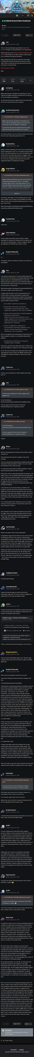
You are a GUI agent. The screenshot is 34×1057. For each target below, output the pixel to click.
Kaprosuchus (23, 897)
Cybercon (22, 389)
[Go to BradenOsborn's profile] (3, 811)
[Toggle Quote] (3, 116)
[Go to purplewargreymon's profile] (3, 111)
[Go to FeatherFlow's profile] (3, 145)
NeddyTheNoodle (24, 780)
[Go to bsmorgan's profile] (3, 774)
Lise (20, 421)
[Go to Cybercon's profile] (3, 368)
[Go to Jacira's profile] (3, 605)
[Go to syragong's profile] (3, 89)
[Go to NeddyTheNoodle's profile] (3, 253)
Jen (5, 25)
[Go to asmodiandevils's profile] (3, 588)
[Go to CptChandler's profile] (3, 528)
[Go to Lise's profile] (3, 271)
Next (27, 35)
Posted (12, 44)
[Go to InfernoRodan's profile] (3, 234)
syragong (22, 117)
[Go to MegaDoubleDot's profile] (3, 653)
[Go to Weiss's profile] (3, 447)
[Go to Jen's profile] (3, 43)
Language (13, 1050)
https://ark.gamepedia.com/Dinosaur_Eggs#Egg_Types (15, 401)
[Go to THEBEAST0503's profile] (3, 574)
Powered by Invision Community (17, 1053)
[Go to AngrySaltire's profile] (3, 170)
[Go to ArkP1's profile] (3, 826)
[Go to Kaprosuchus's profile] (3, 876)
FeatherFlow (22, 175)
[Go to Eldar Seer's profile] (3, 918)
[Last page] (31, 35)
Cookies (21, 1050)
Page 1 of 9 (17, 35)
